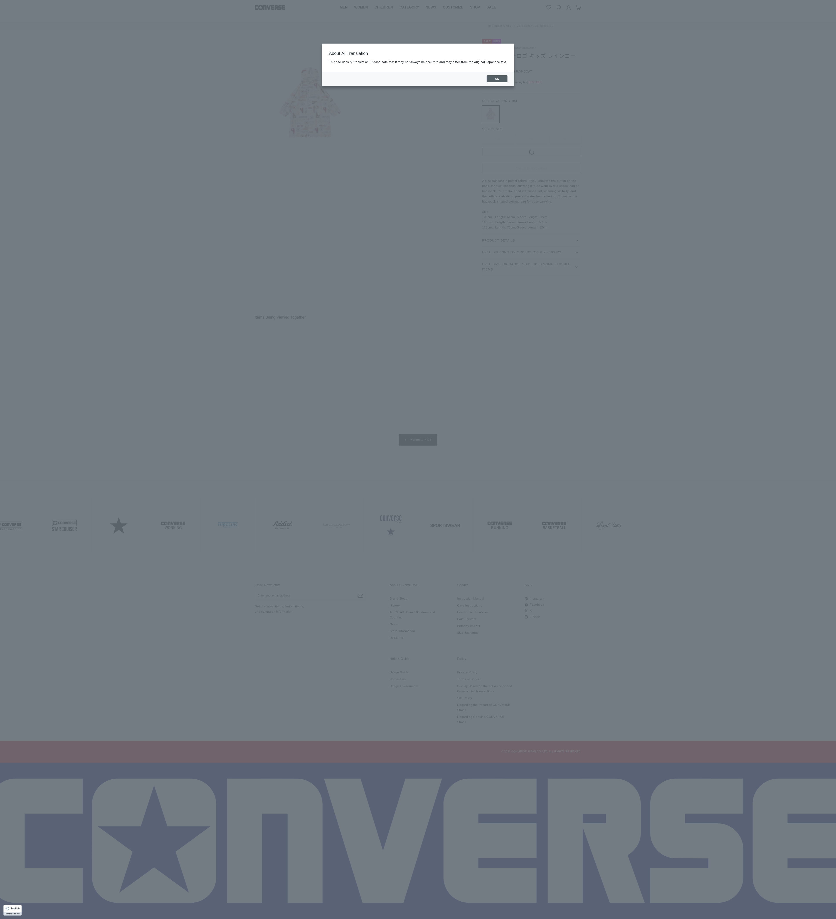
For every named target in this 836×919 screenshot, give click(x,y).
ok (497, 78)
